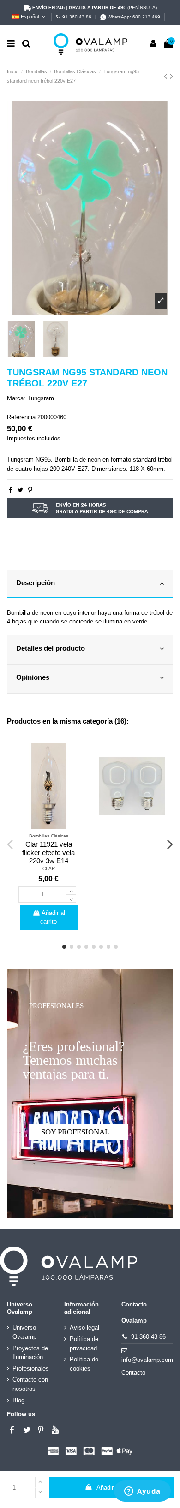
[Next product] (171, 76)
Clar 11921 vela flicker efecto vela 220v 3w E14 (48, 852)
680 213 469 (146, 16)
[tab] (90, 585)
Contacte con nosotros (30, 1384)
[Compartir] (10, 490)
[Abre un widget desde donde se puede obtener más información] (142, 1491)
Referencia (21, 417)
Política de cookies (84, 1364)
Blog (18, 1400)
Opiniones (32, 677)
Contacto (133, 1372)
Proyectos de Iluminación (30, 1353)
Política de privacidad (84, 1344)
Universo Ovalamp (24, 1332)
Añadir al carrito (117, 1487)
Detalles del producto (50, 648)
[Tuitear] (20, 490)
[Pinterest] (30, 490)
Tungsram (40, 398)
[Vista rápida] (48, 826)
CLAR (48, 868)
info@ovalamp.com (147, 1359)
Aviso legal (84, 1327)
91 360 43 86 (76, 16)
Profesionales (30, 1368)
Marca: (16, 398)
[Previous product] (167, 76)
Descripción (35, 583)
